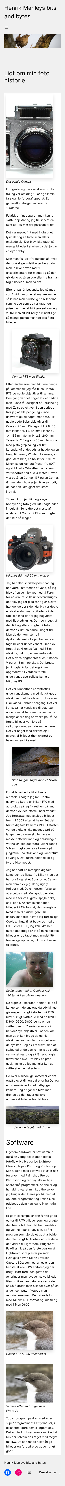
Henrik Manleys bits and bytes (25, 1462)
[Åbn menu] (6, 27)
